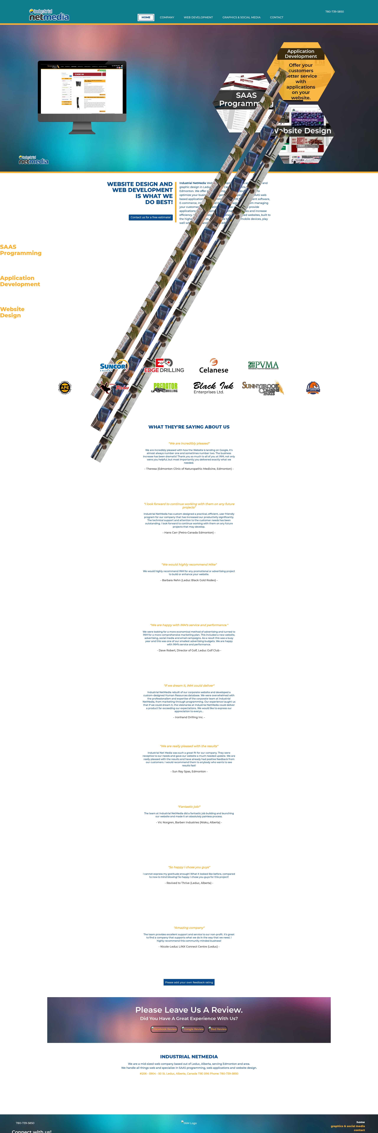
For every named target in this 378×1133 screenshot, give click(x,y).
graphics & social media (241, 17)
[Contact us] (328, 17)
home (146, 17)
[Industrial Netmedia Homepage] (49, 14)
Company (167, 17)
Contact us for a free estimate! (151, 217)
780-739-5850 (229, 1073)
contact (276, 17)
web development (198, 17)
